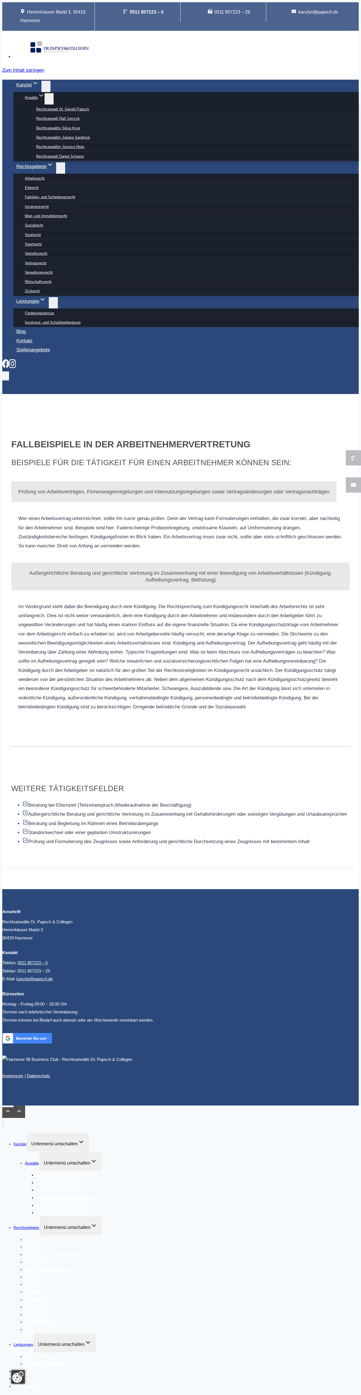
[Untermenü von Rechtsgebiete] (60, 168)
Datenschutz (38, 1075)
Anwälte (32, 1163)
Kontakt (24, 340)
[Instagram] (12, 366)
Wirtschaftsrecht (38, 282)
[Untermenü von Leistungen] (53, 302)
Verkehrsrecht (36, 253)
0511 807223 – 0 (32, 962)
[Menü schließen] (3, 1124)
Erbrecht (32, 188)
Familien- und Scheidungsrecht (50, 197)
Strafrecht (33, 235)
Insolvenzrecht (37, 206)
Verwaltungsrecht (39, 272)
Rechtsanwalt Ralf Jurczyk (58, 118)
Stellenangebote (33, 349)
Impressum (12, 1075)
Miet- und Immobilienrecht (46, 216)
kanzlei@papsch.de (34, 978)
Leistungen (23, 1344)
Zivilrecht (32, 291)
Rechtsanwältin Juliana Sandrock (63, 137)
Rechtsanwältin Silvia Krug (58, 128)
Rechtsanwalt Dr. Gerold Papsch (62, 109)
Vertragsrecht (36, 263)
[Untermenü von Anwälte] (49, 99)
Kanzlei (20, 1144)
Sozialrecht (34, 225)
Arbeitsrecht (35, 178)
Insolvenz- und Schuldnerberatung (52, 322)
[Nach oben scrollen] (8, 1112)
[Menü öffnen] (5, 375)
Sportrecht (33, 244)
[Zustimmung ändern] (18, 1377)
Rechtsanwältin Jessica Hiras (60, 147)
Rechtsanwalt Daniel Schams (60, 156)
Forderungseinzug (39, 313)
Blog (21, 331)
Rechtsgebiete (26, 1227)
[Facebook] (5, 366)
